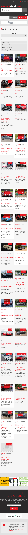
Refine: (3, 40)
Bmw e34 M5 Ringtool (20, 343)
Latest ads (14, 17)
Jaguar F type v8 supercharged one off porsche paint (6, 70)
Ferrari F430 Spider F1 (20, 95)
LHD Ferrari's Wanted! (6, 95)
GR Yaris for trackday (6, 367)
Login (18, 1)
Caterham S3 (18, 204)
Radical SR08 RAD (5, 203)
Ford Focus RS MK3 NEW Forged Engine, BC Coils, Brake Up (7, 286)
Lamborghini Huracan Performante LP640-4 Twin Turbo (20, 369)
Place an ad (23, 17)
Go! (25, 10)
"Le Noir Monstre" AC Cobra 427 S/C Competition (6, 427)
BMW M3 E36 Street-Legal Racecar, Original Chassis (7, 315)
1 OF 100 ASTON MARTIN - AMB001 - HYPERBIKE (6, 120)
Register (24, 1)
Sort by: (14, 33)
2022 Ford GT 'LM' (19, 257)
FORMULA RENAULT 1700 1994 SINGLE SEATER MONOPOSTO (20, 284)
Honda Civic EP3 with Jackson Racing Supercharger (6, 150)
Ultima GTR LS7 (19, 118)
